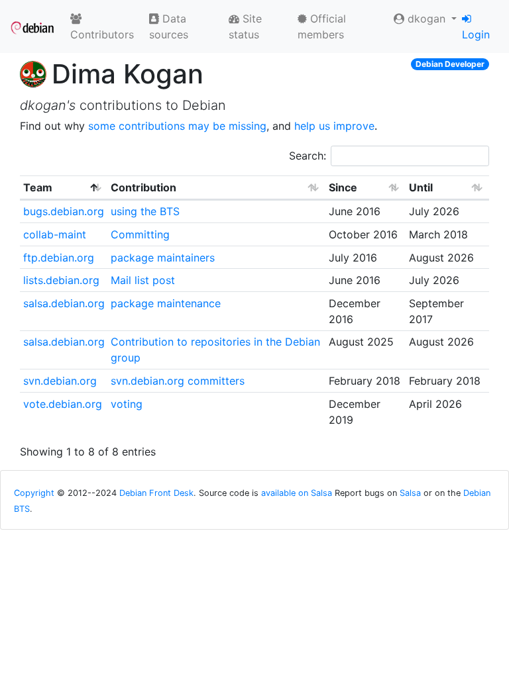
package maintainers (163, 257)
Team (37, 187)
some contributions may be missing (177, 125)
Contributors (102, 34)
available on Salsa (296, 493)
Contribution (143, 187)
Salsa (410, 493)
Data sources (168, 26)
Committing (140, 234)
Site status (245, 26)
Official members (322, 26)
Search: (307, 155)
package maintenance (166, 303)
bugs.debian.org (63, 211)
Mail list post (143, 280)
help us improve (334, 125)
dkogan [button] (426, 18)
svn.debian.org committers (178, 380)
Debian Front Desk (156, 493)
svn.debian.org (60, 380)
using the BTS (145, 211)
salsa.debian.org (64, 303)
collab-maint (54, 234)
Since (343, 187)
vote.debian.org (62, 404)
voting (126, 404)
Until (421, 187)
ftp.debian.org (58, 257)
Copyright (34, 493)
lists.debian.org (61, 280)
